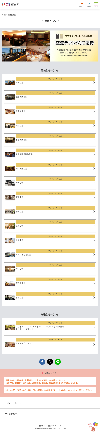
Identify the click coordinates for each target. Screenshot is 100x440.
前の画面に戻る (10, 15)
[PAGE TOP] (93, 427)
